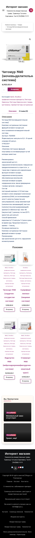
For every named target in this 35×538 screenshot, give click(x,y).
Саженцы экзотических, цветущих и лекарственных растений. (17, 493)
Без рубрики (11, 412)
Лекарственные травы (17, 522)
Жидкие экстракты (18, 517)
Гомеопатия (28, 512)
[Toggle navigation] (3, 10)
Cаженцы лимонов (16, 512)
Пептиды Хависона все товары (21, 102)
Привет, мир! (11, 438)
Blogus (27, 475)
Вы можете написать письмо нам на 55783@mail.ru (17, 505)
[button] (30, 39)
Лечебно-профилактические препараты (9, 270)
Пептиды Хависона (25, 275)
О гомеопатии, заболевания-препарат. (17, 486)
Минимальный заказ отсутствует (17, 499)
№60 (12, 97)
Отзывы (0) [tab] (23, 111)
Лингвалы (29, 273)
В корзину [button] (9, 309)
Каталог (17, 481)
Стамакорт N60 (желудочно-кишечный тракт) (25, 365)
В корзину (15, 89)
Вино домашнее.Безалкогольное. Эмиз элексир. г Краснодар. (17, 533)
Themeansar (17, 478)
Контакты (24, 481)
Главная (9, 481)
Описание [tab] (13, 111)
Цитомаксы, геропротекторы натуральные (17, 105)
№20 (6, 267)
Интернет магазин (17, 7)
